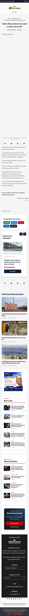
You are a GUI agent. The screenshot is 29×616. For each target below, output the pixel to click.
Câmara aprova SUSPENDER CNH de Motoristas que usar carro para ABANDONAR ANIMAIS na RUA (17, 408)
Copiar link (13, 226)
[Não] (27, 611)
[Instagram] (9, 598)
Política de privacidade (17, 613)
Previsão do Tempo (11, 29)
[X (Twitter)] (11, 143)
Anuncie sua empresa (14, 526)
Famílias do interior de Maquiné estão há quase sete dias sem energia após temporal (18, 425)
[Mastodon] (17, 598)
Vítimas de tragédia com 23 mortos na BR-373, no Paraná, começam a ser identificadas (18, 444)
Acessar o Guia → (14, 523)
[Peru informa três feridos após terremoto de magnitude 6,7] (7, 486)
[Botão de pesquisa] (24, 578)
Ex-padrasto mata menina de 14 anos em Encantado (18, 416)
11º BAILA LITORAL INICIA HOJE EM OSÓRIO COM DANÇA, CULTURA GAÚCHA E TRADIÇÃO (18, 468)
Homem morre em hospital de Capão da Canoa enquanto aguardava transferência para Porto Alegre (18, 435)
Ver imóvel (13, 271)
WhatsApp (6, 222)
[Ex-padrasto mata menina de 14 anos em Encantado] (7, 416)
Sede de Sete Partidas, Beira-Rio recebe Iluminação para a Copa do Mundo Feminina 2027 (18, 495)
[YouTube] (11, 598)
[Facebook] (5, 143)
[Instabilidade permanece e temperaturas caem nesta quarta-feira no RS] (14, 352)
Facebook (14, 222)
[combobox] (13, 578)
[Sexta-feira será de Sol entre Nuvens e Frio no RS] (14, 304)
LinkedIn (6, 226)
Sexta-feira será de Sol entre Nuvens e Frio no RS (18, 477)
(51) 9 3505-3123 (14, 594)
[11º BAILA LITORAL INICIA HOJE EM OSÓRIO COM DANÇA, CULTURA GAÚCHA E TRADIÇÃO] (7, 468)
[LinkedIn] (18, 143)
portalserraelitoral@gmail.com (14, 586)
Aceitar (9, 613)
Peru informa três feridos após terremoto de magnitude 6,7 (17, 486)
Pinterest (21, 222)
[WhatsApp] (24, 143)
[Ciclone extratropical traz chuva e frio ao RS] (14, 328)
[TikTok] (21, 598)
